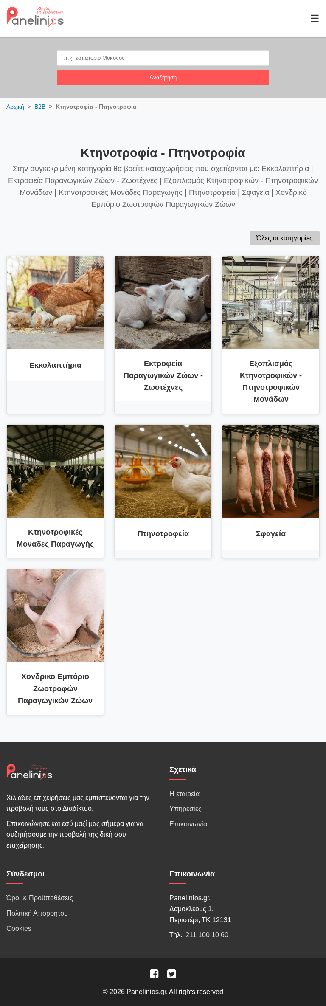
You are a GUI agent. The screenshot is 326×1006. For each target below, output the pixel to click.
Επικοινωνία (188, 824)
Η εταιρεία (184, 793)
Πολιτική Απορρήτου (37, 913)
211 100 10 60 (206, 934)
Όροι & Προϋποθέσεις (39, 898)
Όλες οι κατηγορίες (284, 238)
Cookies (18, 928)
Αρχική (15, 106)
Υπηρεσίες (185, 808)
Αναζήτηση (163, 77)
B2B (39, 106)
